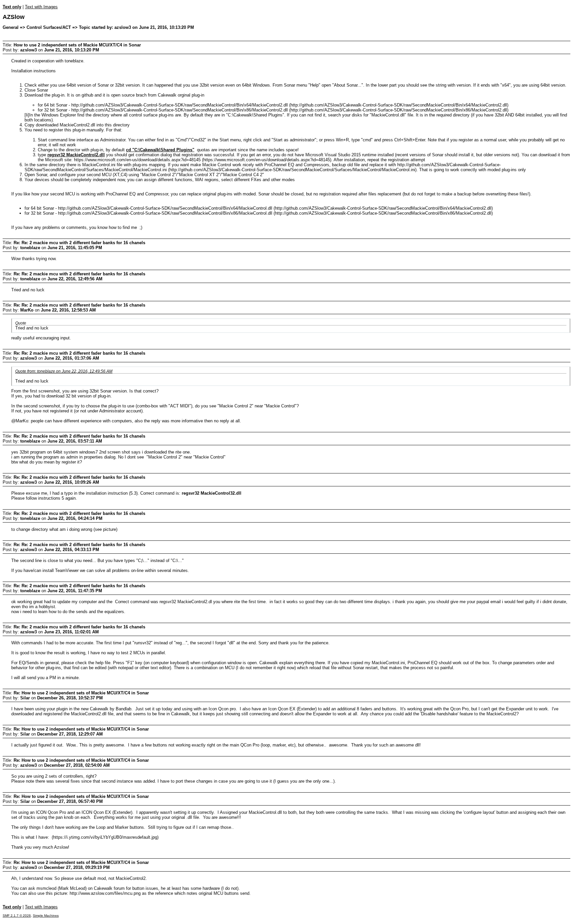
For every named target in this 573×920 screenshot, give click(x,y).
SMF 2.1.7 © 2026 (17, 915)
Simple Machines (46, 915)
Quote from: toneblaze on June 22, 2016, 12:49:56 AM (63, 371)
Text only (12, 6)
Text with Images (41, 6)
